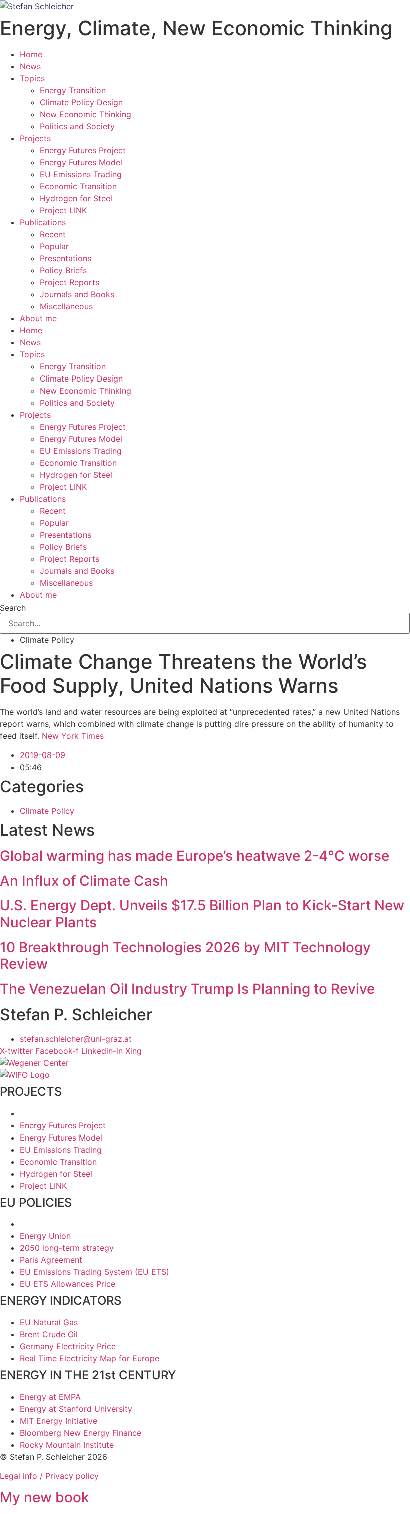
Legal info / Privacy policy (49, 1476)
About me (38, 318)
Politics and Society (77, 126)
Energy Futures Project (83, 150)
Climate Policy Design (81, 102)
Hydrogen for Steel (76, 198)
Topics (32, 78)
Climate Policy (47, 811)
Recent (53, 234)
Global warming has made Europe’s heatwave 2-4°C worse (195, 855)
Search (13, 608)
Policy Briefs (63, 270)
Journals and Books (77, 294)
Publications (43, 222)
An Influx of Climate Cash (84, 880)
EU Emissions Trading (81, 174)
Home (31, 54)
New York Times (73, 736)
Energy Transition (73, 90)
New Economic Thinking (86, 114)
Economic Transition (78, 186)
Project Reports (70, 282)
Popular (54, 246)
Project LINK (63, 210)
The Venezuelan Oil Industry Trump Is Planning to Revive (187, 988)
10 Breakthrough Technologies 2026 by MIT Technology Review (185, 956)
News (30, 66)
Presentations (66, 258)
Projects (35, 138)
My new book (45, 1497)
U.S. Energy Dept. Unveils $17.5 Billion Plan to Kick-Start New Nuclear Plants (202, 914)
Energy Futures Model (81, 162)
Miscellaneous (66, 306)
